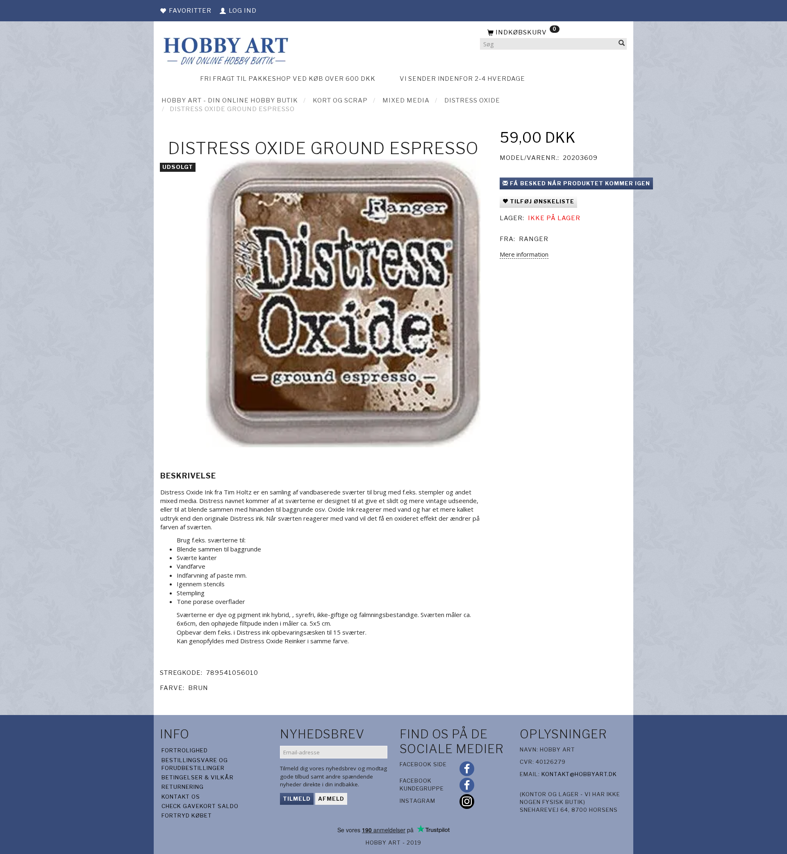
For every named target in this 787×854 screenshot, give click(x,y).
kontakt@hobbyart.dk (579, 774)
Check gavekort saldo (200, 806)
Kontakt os (180, 796)
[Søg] (622, 44)
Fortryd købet (186, 815)
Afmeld (331, 798)
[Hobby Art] (225, 49)
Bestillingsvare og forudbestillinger (194, 764)
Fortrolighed (184, 750)
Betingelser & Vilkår (197, 777)
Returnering (182, 786)
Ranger (533, 239)
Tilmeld (297, 798)
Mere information (524, 254)
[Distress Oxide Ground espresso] (343, 303)
